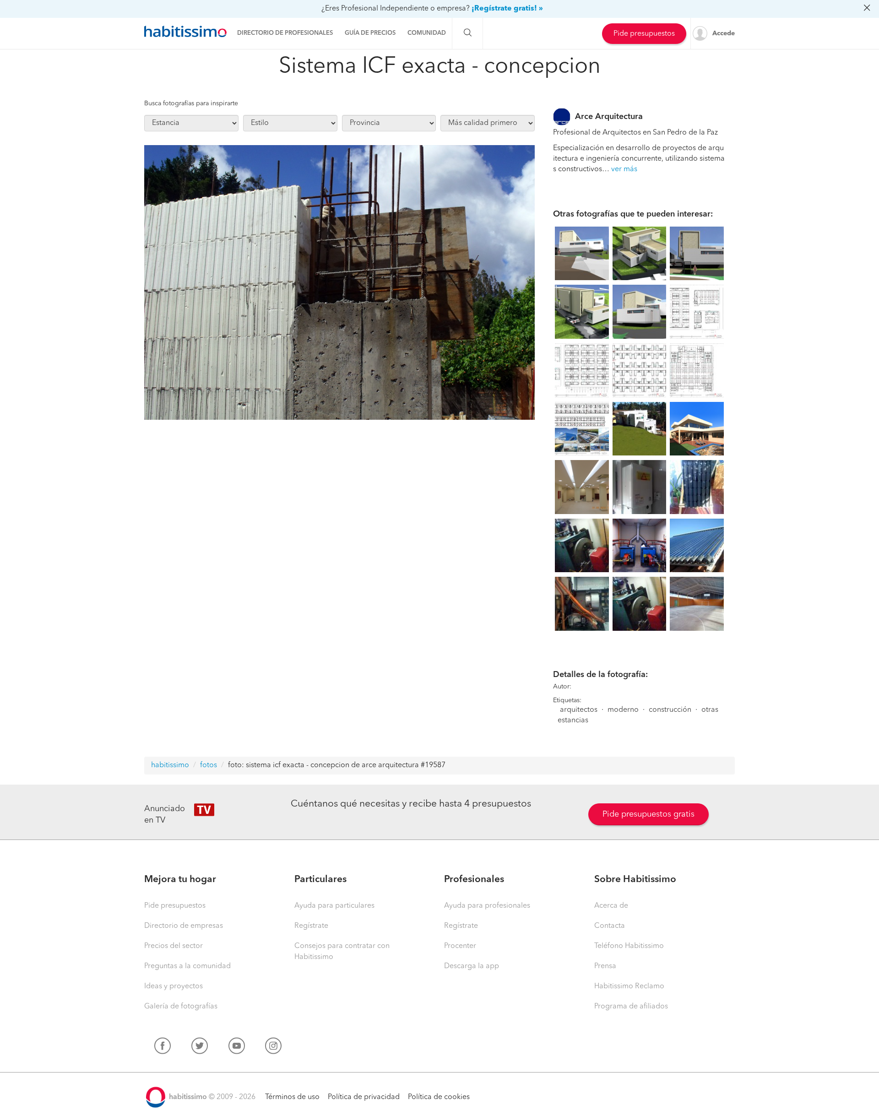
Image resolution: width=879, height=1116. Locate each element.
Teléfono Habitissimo (629, 946)
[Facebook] (162, 1048)
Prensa (605, 966)
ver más (624, 169)
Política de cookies (439, 1097)
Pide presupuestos (644, 34)
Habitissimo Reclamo (629, 986)
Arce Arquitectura (609, 117)
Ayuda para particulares (334, 906)
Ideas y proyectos (173, 986)
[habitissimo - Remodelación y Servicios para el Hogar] (185, 31)
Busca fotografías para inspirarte (191, 103)
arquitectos (578, 710)
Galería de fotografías (180, 1006)
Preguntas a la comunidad (187, 966)
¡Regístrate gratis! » (507, 8)
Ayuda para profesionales (487, 906)
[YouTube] (236, 1048)
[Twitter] (199, 1048)
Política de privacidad (364, 1097)
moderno (623, 710)
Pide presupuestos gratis (648, 814)
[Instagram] (273, 1048)
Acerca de (611, 906)
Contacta (609, 926)
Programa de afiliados (631, 1006)
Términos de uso (292, 1097)
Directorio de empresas (183, 926)
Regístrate (311, 926)
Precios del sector (173, 946)
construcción (670, 710)
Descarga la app (471, 966)
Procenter (460, 946)
